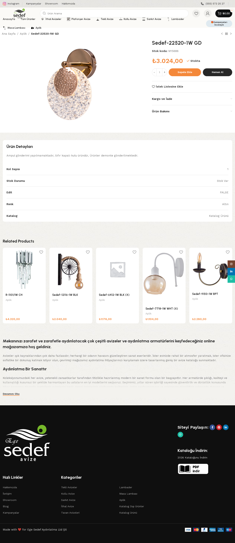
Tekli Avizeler (69, 487)
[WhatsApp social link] (180, 434)
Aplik (23, 33)
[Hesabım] (207, 13)
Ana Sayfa (9, 33)
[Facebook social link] (212, 427)
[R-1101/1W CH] (24, 269)
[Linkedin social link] (225, 427)
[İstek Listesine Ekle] (41, 252)
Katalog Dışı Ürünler (131, 506)
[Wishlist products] (196, 13)
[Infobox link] (213, 3)
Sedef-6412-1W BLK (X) (114, 295)
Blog (6, 506)
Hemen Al (217, 72)
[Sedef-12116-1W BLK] (70, 269)
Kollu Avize (68, 493)
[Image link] (27, 442)
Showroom (10, 499)
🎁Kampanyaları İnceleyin (219, 23)
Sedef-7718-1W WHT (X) (161, 308)
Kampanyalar (11, 512)
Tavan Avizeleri (70, 512)
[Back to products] (226, 34)
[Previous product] (222, 34)
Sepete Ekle (185, 72)
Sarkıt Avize (68, 499)
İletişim (7, 493)
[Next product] (231, 34)
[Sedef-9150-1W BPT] (210, 269)
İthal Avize (67, 506)
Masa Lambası (128, 493)
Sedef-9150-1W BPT (205, 294)
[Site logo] (19, 13)
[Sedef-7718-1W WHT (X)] (164, 276)
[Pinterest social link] (219, 427)
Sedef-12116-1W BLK (65, 295)
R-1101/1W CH (14, 295)
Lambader (125, 487)
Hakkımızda (10, 487)
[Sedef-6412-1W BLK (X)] (117, 269)
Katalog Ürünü (128, 512)
